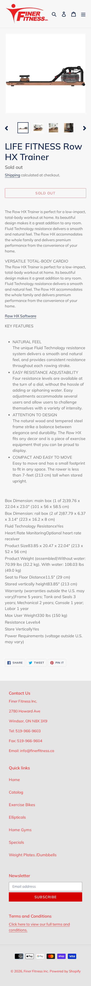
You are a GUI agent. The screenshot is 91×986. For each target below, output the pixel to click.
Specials (16, 842)
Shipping (12, 175)
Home (14, 779)
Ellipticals (17, 817)
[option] (23, 127)
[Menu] (83, 14)
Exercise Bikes (22, 804)
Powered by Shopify (65, 971)
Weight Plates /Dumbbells (33, 854)
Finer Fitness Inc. (36, 971)
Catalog (16, 792)
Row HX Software (20, 316)
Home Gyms (20, 829)
